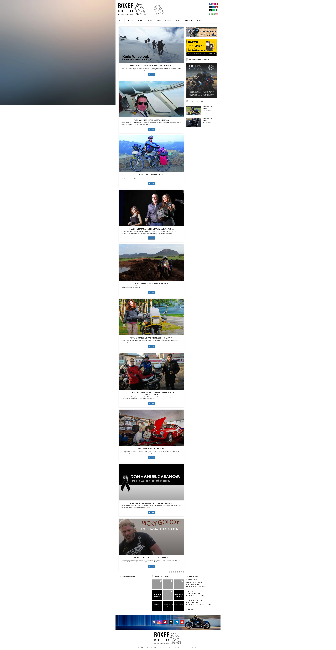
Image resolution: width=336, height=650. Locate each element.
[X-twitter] (210, 7)
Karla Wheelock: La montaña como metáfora (151, 66)
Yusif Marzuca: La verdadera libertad (151, 120)
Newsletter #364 (207, 107)
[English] (216, 14)
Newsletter (168, 20)
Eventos (149, 20)
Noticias (158, 20)
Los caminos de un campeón (151, 449)
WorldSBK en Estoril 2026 (194, 600)
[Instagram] (213, 4)
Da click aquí (198, 647)
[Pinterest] (216, 4)
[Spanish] (210, 14)
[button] (216, 10)
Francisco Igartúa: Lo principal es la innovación (151, 229)
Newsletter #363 (207, 119)
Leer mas (151, 74)
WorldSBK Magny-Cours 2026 (195, 587)
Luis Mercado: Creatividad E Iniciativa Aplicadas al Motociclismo (151, 393)
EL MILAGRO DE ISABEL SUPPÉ (151, 174)
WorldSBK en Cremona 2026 (195, 596)
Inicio (120, 20)
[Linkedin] (213, 7)
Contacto (199, 20)
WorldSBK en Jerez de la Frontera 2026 (198, 605)
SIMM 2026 (189, 591)
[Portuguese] (213, 14)
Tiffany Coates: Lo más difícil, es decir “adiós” (151, 338)
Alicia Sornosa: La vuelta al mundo (151, 283)
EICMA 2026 (190, 609)
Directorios (188, 20)
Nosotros (130, 20)
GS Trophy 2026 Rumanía (194, 582)
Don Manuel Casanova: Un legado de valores (151, 503)
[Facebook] (210, 4)
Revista (178, 20)
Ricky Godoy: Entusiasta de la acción (151, 558)
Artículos (140, 20)
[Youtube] (216, 7)
